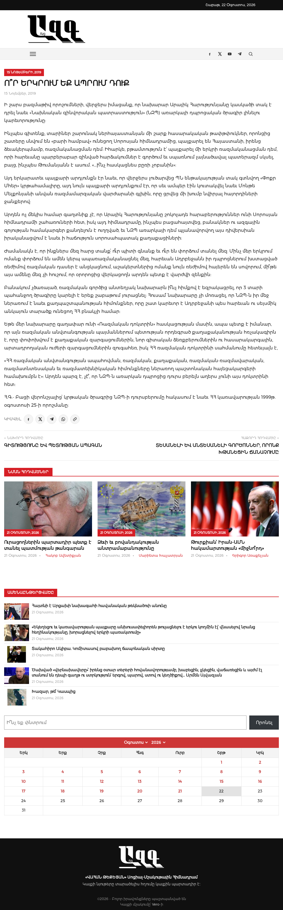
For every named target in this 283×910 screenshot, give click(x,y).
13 (140, 781)
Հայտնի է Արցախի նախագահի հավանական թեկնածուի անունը (99, 605)
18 (63, 791)
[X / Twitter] (40, 419)
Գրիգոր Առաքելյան (250, 555)
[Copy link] (75, 419)
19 (102, 791)
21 (180, 791)
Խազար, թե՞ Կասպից (53, 691)
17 (23, 791)
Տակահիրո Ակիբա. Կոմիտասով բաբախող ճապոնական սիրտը (98, 648)
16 (260, 781)
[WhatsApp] (63, 419)
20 (139, 791)
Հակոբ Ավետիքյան (63, 555)
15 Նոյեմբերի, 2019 (24, 72)
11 (62, 781)
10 (24, 781)
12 (102, 781)
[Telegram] (51, 419)
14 (180, 781)
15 (221, 781)
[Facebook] (28, 419)
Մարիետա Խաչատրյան (161, 555)
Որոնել (264, 722)
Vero (155, 904)
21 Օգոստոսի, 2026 (23, 533)
